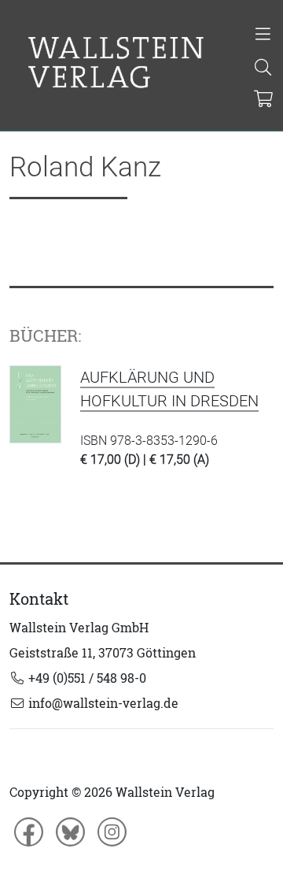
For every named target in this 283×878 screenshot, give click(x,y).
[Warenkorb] (263, 100)
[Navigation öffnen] (263, 35)
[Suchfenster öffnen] (263, 68)
